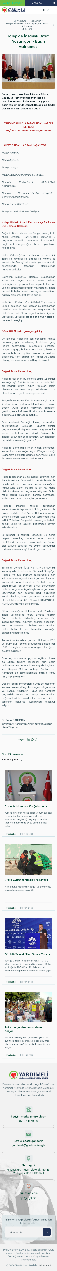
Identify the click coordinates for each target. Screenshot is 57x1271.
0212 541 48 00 (28, 1121)
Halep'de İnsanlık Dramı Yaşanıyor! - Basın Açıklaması (27, 25)
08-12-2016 (27, 29)
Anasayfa (21, 21)
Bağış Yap (37, 2)
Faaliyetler (35, 21)
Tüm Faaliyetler (10, 759)
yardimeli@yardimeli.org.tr (28, 1145)
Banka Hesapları (12, 2)
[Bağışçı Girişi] (53, 3)
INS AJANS (45, 1265)
